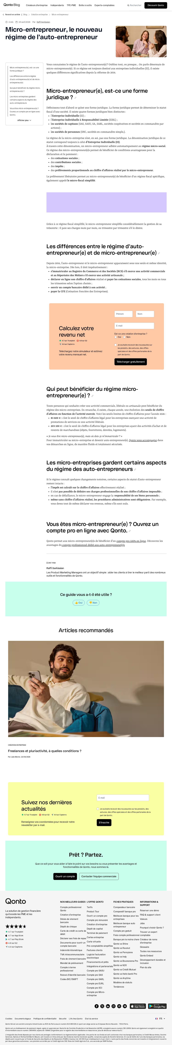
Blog (25, 14)
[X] (102, 1006)
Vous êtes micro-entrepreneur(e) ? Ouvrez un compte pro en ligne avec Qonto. (25, 111)
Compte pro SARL (95, 979)
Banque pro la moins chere (126, 939)
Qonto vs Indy (120, 956)
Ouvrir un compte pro (97, 916)
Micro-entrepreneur (60, 14)
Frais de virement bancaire (73, 959)
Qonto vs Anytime (122, 978)
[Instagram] (114, 1006)
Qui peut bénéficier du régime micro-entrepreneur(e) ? (25, 89)
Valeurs (143, 919)
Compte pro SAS (95, 975)
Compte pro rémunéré (97, 920)
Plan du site (145, 967)
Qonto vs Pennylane (123, 952)
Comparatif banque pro (124, 911)
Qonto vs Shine (120, 944)
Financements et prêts (97, 962)
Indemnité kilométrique (71, 950)
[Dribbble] (119, 1006)
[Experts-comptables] (106, 5)
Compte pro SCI (94, 988)
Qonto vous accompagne (143, 440)
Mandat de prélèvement (71, 963)
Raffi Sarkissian (43, 22)
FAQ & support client (150, 915)
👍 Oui (78, 602)
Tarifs (89, 907)
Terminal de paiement (97, 933)
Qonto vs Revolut (121, 948)
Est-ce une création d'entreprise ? (130, 334)
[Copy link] (75, 98)
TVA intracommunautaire (72, 954)
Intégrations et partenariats (100, 966)
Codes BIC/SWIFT (69, 979)
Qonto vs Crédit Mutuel (124, 969)
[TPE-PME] (73, 5)
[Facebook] (97, 1006)
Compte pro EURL (95, 983)
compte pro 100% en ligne (131, 541)
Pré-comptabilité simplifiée (100, 946)
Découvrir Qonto (156, 5)
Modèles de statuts (122, 982)
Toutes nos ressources (151, 951)
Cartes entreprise (95, 937)
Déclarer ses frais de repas (73, 938)
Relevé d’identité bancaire (73, 975)
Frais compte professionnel (126, 935)
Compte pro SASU (95, 970)
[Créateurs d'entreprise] (38, 5)
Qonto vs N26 (120, 965)
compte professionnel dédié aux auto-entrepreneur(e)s (93, 545)
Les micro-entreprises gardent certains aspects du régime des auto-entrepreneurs (23, 99)
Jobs (142, 923)
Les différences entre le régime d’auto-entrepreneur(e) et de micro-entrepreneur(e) (25, 79)
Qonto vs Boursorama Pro (125, 961)
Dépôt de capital (95, 928)
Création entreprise (39, 14)
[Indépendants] (59, 5)
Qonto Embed (146, 955)
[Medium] (125, 1006)
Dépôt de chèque (68, 926)
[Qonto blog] (12, 5)
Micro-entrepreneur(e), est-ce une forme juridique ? (24, 69)
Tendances (118, 987)
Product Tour (93, 911)
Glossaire (144, 947)
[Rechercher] (134, 5)
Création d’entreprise (70, 915)
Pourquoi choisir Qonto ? (152, 927)
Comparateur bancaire (124, 907)
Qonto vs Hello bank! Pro (125, 974)
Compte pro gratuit (122, 931)
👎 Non (93, 602)
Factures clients (94, 950)
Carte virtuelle (94, 941)
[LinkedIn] (108, 1006)
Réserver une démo (149, 910)
